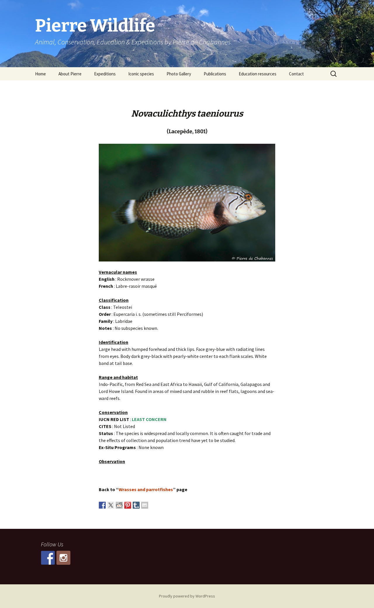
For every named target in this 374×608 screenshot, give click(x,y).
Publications (215, 74)
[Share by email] (144, 505)
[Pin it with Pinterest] (127, 505)
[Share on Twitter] (110, 505)
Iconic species (141, 74)
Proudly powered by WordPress (187, 596)
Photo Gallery (179, 74)
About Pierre (70, 74)
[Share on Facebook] (102, 505)
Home (40, 74)
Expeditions (105, 74)
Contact (296, 74)
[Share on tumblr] (136, 505)
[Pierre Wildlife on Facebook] (48, 558)
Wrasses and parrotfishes (146, 489)
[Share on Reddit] (119, 505)
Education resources (257, 74)
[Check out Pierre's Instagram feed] (63, 558)
